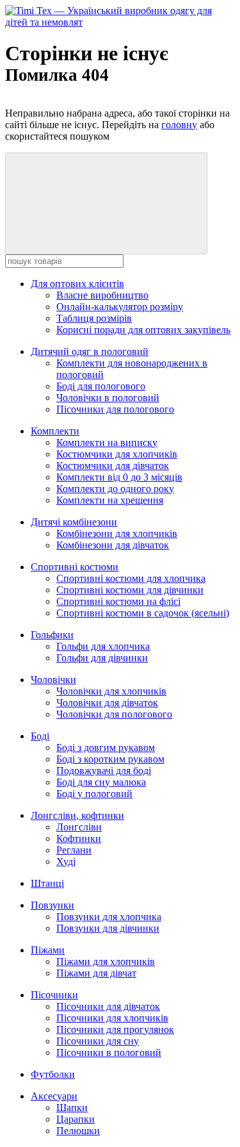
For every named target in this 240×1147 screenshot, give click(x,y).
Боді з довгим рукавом (105, 747)
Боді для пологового (100, 386)
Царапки (75, 1119)
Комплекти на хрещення (109, 500)
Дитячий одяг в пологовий (89, 351)
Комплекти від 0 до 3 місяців (119, 477)
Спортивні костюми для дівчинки (130, 589)
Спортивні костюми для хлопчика (130, 578)
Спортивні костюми (74, 566)
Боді (40, 735)
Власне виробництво (102, 295)
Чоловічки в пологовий (107, 397)
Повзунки (52, 905)
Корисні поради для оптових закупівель (143, 329)
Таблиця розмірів (94, 318)
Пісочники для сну (97, 1041)
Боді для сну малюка (101, 782)
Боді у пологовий (94, 793)
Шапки (72, 1107)
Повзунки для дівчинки (107, 928)
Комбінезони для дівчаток (112, 545)
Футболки (53, 1074)
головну (179, 124)
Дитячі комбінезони (74, 521)
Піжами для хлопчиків (105, 961)
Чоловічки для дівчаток (107, 702)
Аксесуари (54, 1096)
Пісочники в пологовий (108, 1052)
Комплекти (55, 430)
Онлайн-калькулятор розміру (119, 306)
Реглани (74, 850)
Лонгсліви (79, 826)
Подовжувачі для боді (103, 770)
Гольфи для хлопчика (103, 646)
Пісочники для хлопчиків (112, 1017)
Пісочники (54, 994)
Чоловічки (53, 679)
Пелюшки (78, 1130)
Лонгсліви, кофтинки (77, 815)
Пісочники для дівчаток (108, 1006)
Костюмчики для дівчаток (112, 465)
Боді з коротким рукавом (110, 759)
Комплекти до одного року (115, 488)
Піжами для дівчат (96, 973)
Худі (66, 861)
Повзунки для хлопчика (108, 916)
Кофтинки (78, 838)
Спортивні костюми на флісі (118, 601)
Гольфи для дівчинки (102, 657)
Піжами (48, 950)
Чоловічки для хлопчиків (111, 691)
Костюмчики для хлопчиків (116, 454)
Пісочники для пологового (115, 409)
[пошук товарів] (106, 203)
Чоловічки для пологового (114, 714)
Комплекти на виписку (106, 442)
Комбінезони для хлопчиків (116, 533)
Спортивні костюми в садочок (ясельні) (142, 612)
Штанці (47, 883)
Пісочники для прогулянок (115, 1029)
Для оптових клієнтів (77, 283)
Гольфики (52, 634)
